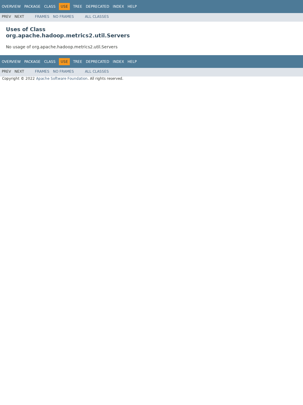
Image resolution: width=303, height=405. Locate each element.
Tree (77, 6)
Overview (11, 6)
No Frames (63, 17)
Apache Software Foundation (62, 78)
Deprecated (97, 6)
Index (118, 6)
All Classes (97, 17)
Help (132, 6)
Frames (42, 17)
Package (32, 6)
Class (50, 6)
